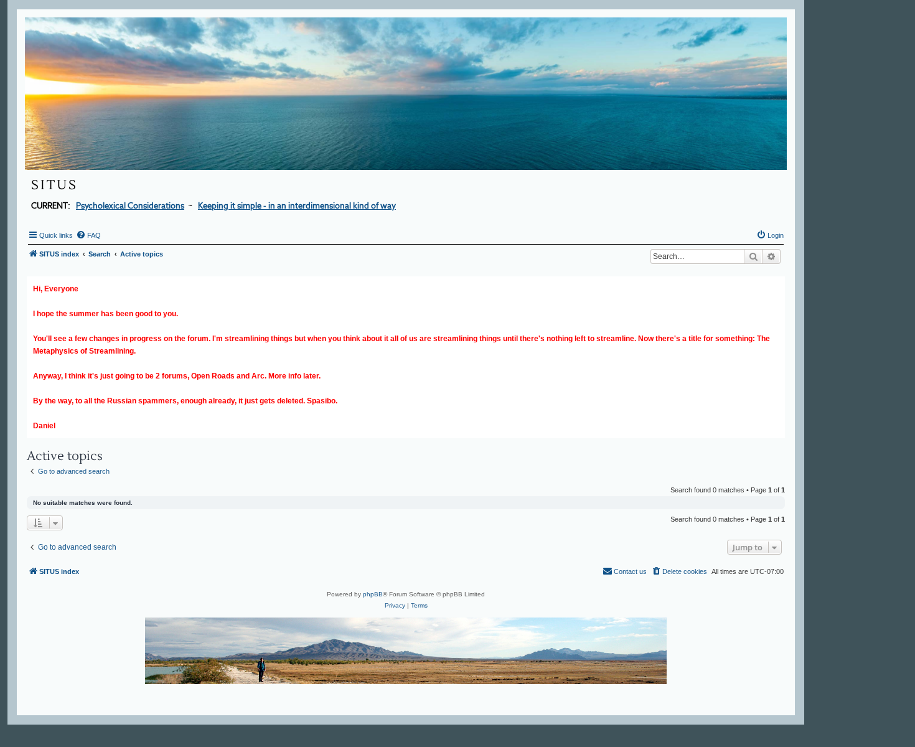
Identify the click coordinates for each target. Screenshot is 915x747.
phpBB (373, 594)
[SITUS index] (406, 93)
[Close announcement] (776, 283)
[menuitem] (88, 235)
